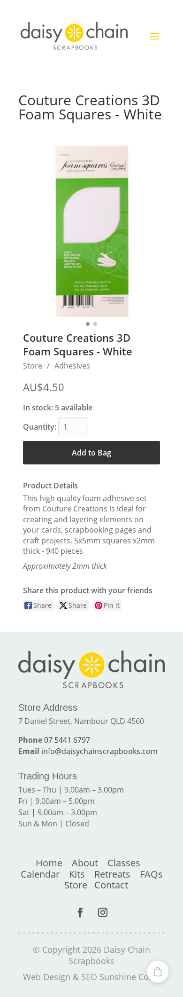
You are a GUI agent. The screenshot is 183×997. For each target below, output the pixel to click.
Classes (123, 862)
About (85, 862)
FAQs (151, 874)
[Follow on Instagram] (102, 912)
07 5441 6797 (67, 740)
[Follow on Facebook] (80, 912)
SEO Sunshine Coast (120, 976)
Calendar (40, 874)
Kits (77, 874)
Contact (111, 885)
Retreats (112, 874)
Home (49, 862)
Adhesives (72, 366)
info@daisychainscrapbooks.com (99, 751)
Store (32, 366)
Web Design (46, 976)
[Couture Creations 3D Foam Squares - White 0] (91, 231)
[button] (157, 971)
